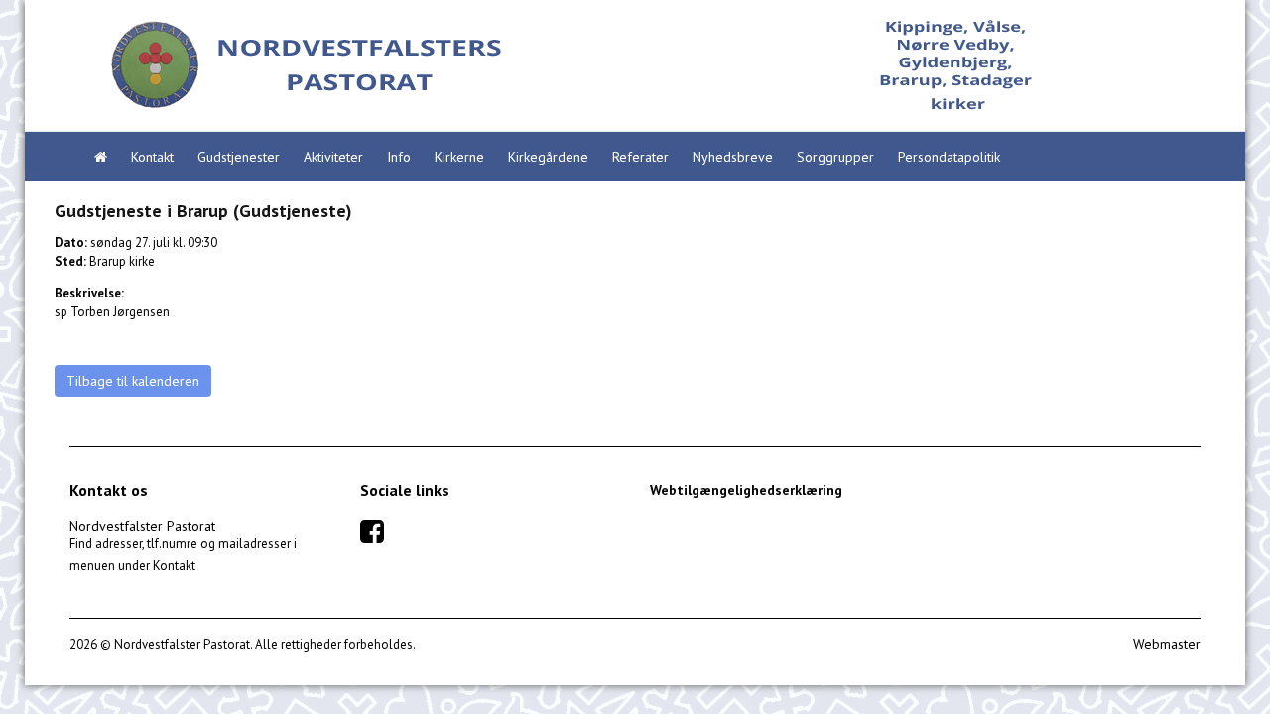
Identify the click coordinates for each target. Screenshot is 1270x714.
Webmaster (1167, 644)
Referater (640, 157)
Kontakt (152, 157)
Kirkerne (459, 157)
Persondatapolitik (949, 157)
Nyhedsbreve (733, 157)
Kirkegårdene (548, 157)
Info (399, 157)
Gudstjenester (238, 157)
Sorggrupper (835, 157)
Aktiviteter (333, 157)
